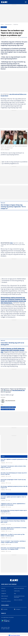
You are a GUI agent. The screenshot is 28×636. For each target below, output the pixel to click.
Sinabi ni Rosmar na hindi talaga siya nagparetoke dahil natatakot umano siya (12, 350)
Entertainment (8, 24)
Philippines (3, 462)
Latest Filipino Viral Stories (7, 409)
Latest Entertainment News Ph (8, 407)
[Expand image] (27, 131)
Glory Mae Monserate (23, 37)
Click (11, 243)
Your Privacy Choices (15, 635)
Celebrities (15, 24)
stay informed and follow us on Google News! (13, 94)
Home (2, 24)
